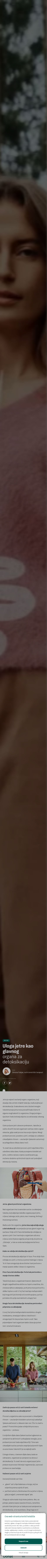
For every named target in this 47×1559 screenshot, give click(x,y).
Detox (6, 1040)
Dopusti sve (23, 1541)
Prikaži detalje (23, 1553)
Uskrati (23, 1548)
